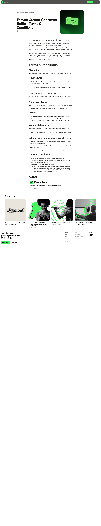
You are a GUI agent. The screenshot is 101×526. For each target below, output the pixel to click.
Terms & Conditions (79, 236)
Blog (51, 2)
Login (66, 234)
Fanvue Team (25, 31)
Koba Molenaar (80, 225)
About (55, 2)
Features (40, 2)
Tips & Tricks (28, 12)
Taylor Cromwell (33, 227)
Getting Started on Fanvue (21, 12)
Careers (60, 2)
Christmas (32, 12)
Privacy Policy (77, 234)
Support (46, 2)
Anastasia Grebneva (57, 224)
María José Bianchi (10, 225)
